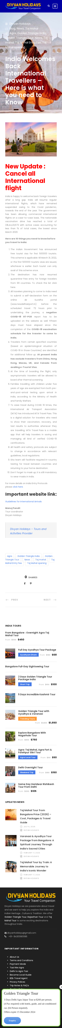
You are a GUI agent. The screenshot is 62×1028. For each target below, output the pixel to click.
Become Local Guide (20, 974)
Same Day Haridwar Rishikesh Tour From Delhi (36, 785)
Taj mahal (40, 559)
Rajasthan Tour (35, 916)
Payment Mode (18, 963)
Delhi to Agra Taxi (19, 971)
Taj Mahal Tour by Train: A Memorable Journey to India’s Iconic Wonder (36, 866)
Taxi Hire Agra (17, 967)
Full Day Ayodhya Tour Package (37, 649)
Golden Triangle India (31, 33)
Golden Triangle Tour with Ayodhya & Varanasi (33, 712)
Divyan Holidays (20, 24)
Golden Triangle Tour (19, 38)
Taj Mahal (31, 28)
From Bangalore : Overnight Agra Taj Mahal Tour (27, 634)
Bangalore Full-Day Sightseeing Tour (27, 666)
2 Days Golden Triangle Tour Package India (35, 678)
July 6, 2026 (29, 826)
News (20, 28)
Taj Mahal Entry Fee (28, 42)
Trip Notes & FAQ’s (19, 985)
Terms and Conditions (21, 960)
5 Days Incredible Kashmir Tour (36, 694)
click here (18, 486)
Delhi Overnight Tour (30, 767)
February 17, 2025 (32, 853)
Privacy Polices (17, 981)
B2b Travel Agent (19, 978)
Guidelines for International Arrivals (23, 501)
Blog (12, 28)
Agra (12, 33)
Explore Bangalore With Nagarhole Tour (32, 734)
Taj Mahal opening (36, 563)
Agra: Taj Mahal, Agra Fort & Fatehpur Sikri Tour (35, 751)
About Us (14, 956)
